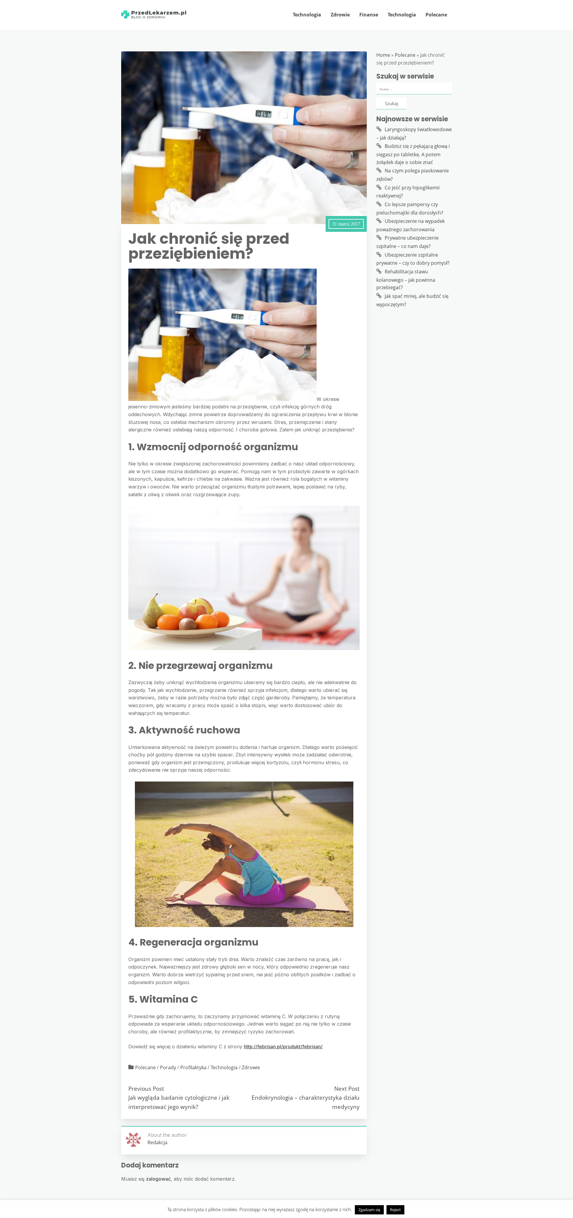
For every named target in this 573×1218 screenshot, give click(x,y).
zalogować (158, 1179)
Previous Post (146, 1088)
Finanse (368, 14)
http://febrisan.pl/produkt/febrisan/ (283, 1047)
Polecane (436, 14)
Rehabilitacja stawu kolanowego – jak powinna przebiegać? (405, 279)
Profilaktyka (193, 1067)
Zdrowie (340, 14)
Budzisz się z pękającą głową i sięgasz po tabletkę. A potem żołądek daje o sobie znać (413, 154)
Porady (168, 1067)
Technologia (307, 14)
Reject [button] (395, 1209)
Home (383, 55)
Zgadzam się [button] (369, 1209)
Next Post (347, 1088)
